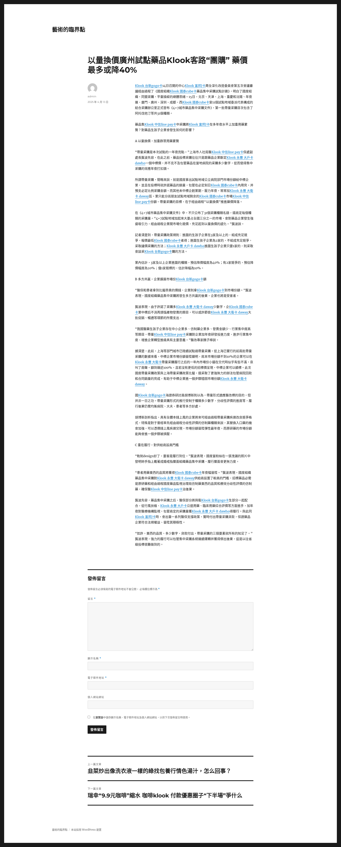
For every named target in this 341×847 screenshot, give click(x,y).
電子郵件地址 (97, 677)
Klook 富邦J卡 (195, 86)
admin (92, 96)
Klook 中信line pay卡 (160, 124)
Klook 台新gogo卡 (148, 86)
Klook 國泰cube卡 (183, 91)
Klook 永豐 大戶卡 (173, 506)
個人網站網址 (96, 697)
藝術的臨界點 (68, 29)
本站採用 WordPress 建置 (86, 829)
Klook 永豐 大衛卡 (148, 362)
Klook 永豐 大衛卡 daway (194, 307)
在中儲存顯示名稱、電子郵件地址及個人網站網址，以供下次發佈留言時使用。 (141, 717)
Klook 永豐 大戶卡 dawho (185, 246)
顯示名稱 (94, 658)
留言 (92, 598)
